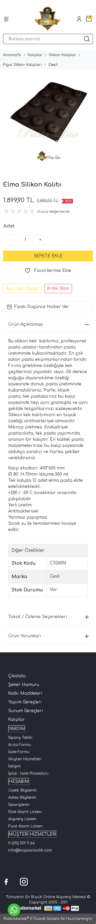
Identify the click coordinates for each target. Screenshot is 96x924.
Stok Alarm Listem (25, 812)
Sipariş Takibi (20, 738)
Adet (9, 226)
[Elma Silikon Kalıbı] (48, 119)
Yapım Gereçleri (24, 702)
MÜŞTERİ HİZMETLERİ (32, 834)
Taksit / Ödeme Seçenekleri (37, 616)
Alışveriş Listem (22, 819)
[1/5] (6, 211)
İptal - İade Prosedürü (28, 773)
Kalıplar (16, 719)
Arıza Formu (19, 745)
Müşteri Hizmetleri (24, 759)
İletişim (14, 766)
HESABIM (19, 781)
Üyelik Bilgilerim (22, 790)
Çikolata (17, 676)
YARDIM (17, 728)
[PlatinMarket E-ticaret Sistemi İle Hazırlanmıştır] (28, 908)
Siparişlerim (18, 805)
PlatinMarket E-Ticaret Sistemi (31, 919)
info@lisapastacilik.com (30, 850)
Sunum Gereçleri (25, 711)
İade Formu (18, 752)
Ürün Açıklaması (25, 324)
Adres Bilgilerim (22, 797)
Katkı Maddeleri (25, 693)
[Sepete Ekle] (48, 256)
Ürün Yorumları (24, 636)
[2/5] (9, 211)
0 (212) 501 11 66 (21, 843)
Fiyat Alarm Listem (25, 826)
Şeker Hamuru (23, 684)
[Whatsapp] (14, 910)
